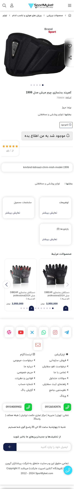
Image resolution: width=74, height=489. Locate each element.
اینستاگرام (26, 354)
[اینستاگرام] (55, 332)
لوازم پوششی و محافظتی (50, 114)
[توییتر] (32, 332)
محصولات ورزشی (55, 15)
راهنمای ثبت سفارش (55, 384)
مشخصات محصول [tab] (23, 202)
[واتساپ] (43, 332)
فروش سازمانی (58, 360)
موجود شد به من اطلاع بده (45, 135)
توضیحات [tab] (64, 202)
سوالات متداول (58, 378)
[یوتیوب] (20, 332)
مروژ (64, 107)
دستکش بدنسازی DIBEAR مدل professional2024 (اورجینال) (56, 295)
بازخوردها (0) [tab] (63, 229)
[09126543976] (68, 470)
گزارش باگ (27, 390)
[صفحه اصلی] (69, 15)
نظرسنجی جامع (58, 390)
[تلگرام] (66, 332)
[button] (6, 284)
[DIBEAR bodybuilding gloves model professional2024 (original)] (55, 275)
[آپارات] (9, 332)
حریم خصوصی (25, 372)
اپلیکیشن (60, 354)
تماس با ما (60, 372)
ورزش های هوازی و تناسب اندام (26, 15)
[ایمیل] (37, 344)
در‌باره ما (29, 366)
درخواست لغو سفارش (54, 366)
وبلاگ (63, 396)
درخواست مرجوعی (23, 360)
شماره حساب (26, 384)
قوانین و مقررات (24, 378)
